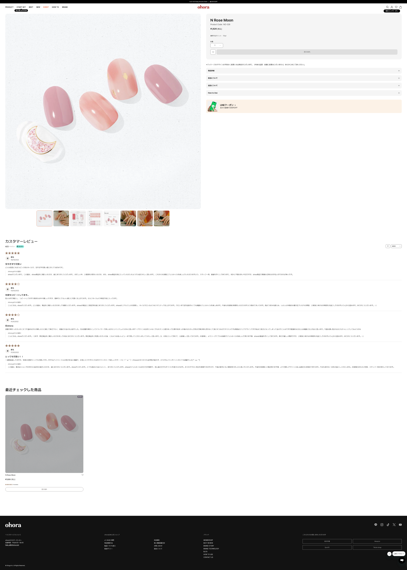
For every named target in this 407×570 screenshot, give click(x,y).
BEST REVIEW (208, 543)
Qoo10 (327, 547)
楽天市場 (327, 541)
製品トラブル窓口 (109, 546)
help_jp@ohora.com (12, 545)
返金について (158, 549)
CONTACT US (208, 557)
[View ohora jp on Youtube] (400, 524)
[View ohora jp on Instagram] (382, 524)
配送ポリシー (108, 549)
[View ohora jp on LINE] (375, 524)
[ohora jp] (203, 7)
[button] (65, 7)
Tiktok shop (377, 547)
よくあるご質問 (109, 540)
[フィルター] (388, 246)
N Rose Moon (10, 475)
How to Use (212, 93)
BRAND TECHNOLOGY (211, 549)
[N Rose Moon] (44, 218)
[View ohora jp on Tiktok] (388, 524)
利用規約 (157, 540)
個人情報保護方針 (159, 543)
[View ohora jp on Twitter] (394, 524)
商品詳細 (211, 71)
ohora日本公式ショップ (112, 535)
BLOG (205, 551)
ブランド (206, 535)
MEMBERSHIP (208, 540)
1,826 (10, 479)
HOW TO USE (208, 554)
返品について (213, 85)
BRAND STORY (209, 546)
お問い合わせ (158, 546)
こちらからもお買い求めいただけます (314, 535)
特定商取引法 (108, 543)
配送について (213, 78)
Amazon (377, 541)
